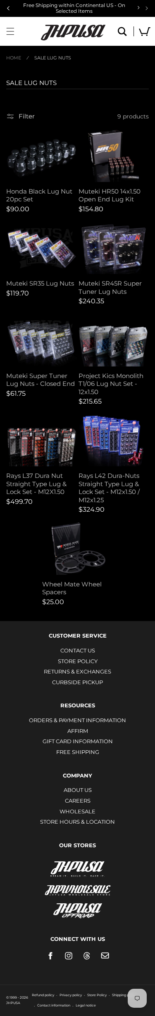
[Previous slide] (8, 8)
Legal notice (86, 1005)
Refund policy (43, 995)
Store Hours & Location (77, 821)
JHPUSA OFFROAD (77, 909)
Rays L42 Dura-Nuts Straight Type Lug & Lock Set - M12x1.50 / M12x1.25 (109, 488)
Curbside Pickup (77, 682)
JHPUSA (78, 868)
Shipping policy (124, 995)
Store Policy (78, 661)
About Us (78, 790)
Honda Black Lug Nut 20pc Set (39, 195)
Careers (78, 800)
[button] (10, 31)
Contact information (53, 1005)
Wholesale (77, 811)
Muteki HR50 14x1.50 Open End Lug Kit (110, 195)
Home (13, 58)
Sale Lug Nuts (52, 58)
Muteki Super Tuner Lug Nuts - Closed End (40, 380)
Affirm (77, 731)
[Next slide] (146, 8)
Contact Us (77, 650)
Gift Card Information (78, 741)
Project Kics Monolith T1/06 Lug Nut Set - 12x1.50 (111, 384)
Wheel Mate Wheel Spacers (72, 588)
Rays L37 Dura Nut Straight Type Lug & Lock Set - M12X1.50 (36, 484)
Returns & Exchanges (77, 671)
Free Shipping (77, 752)
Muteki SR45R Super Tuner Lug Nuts (110, 287)
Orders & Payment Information (77, 720)
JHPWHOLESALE (77, 885)
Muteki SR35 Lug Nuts (40, 283)
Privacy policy (71, 995)
